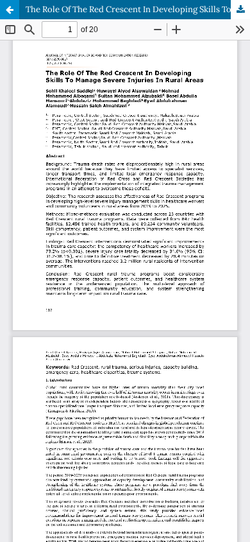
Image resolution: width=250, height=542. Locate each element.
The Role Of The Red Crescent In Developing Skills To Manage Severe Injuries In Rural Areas (138, 9)
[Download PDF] (240, 9)
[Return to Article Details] (9, 9)
